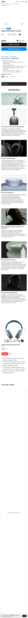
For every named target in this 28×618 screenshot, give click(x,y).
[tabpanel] (14, 89)
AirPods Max (15, 3)
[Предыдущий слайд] (3, 330)
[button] (16, 1)
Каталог (7, 3)
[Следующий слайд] (24, 330)
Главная (2, 3)
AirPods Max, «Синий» (5, 5)
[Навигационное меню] (26, 1)
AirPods (11, 3)
